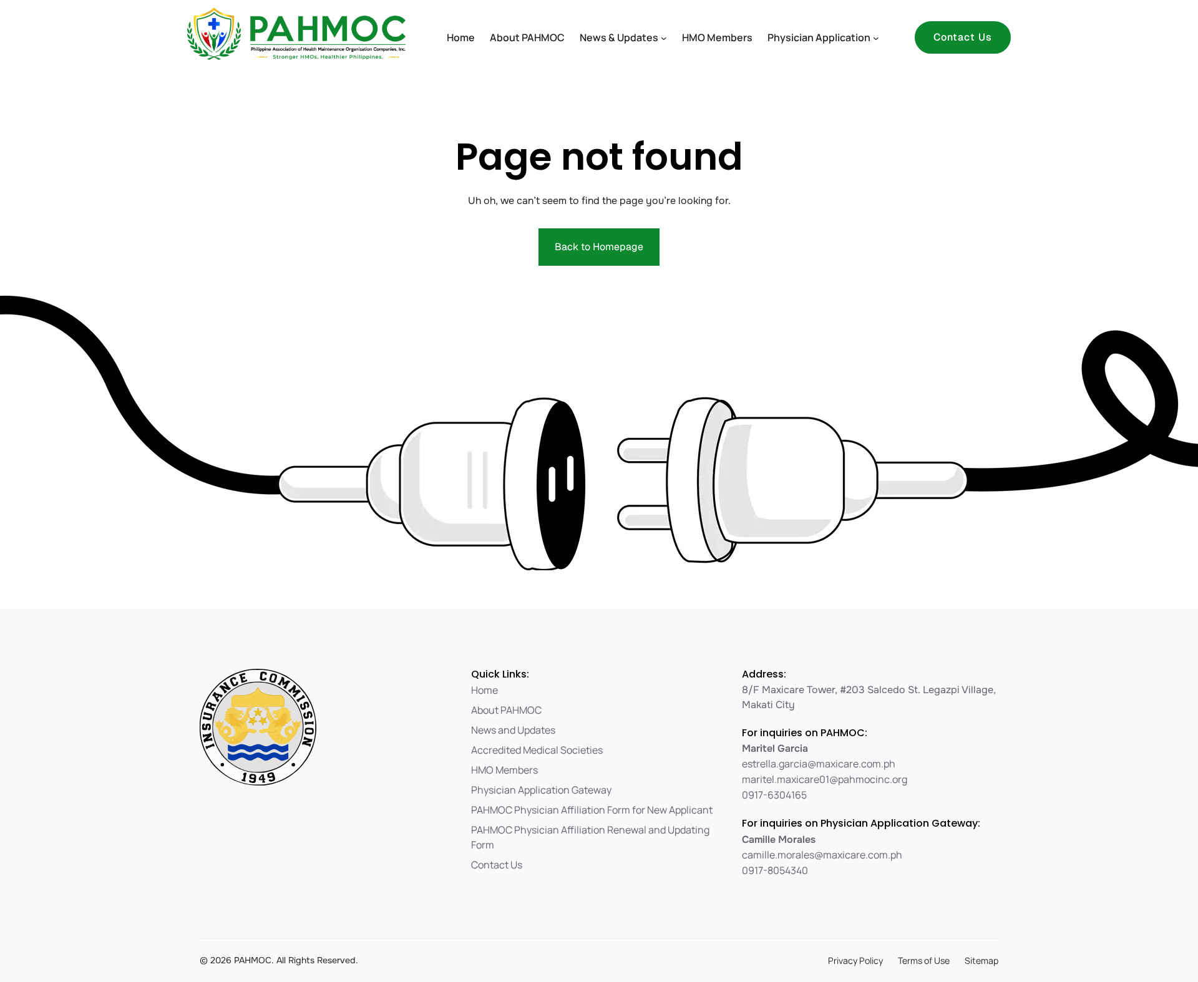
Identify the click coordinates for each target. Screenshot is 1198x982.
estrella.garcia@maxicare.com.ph (818, 764)
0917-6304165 (774, 795)
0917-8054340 (775, 870)
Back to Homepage (599, 246)
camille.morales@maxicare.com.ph (822, 855)
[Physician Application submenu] (876, 37)
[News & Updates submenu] (664, 37)
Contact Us (962, 37)
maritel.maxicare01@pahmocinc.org (824, 779)
